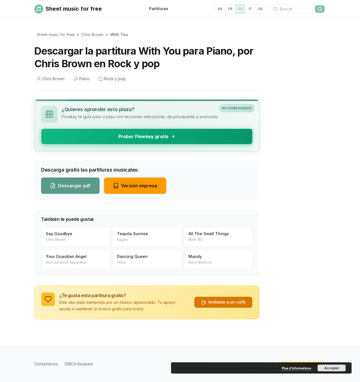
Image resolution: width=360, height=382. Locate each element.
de (260, 9)
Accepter (331, 367)
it (250, 9)
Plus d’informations (296, 368)
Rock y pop (115, 78)
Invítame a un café (227, 302)
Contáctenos (46, 363)
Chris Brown (92, 34)
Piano (84, 78)
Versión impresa (139, 185)
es (240, 9)
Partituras (158, 8)
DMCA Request (79, 363)
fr (230, 9)
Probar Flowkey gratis (143, 136)
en (220, 9)
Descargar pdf (74, 185)
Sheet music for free (56, 34)
